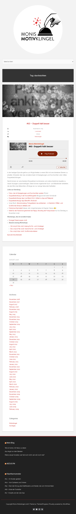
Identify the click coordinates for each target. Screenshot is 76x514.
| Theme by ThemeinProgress (38, 504)
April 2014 (12, 329)
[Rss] (42, 509)
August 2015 (13, 312)
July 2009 (12, 404)
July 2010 (12, 374)
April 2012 (12, 349)
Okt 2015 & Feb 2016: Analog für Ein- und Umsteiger (27, 226)
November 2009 (14, 394)
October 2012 (13, 342)
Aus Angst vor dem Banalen (14, 451)
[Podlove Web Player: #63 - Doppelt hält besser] (38, 155)
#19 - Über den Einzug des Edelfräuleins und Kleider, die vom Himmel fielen (29, 486)
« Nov (11, 285)
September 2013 (14, 332)
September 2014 (14, 324)
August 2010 (13, 372)
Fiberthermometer (14, 474)
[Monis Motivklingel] (38, 29)
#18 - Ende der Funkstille (13, 489)
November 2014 (14, 319)
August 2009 (13, 402)
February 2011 (13, 362)
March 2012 (13, 352)
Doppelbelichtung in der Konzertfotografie (22, 195)
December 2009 (14, 392)
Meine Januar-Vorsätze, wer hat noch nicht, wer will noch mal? (25, 455)
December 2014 (14, 317)
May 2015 (12, 314)
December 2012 (14, 339)
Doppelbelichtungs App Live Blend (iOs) (22, 198)
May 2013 (12, 334)
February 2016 (14, 307)
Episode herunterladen (14, 235)
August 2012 (13, 344)
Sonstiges (12, 426)
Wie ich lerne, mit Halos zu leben (15, 448)
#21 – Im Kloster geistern (13, 479)
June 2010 (12, 377)
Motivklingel (38, 136)
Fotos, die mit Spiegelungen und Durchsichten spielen (26, 193)
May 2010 (12, 379)
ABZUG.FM (11, 464)
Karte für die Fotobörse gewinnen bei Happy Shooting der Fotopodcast (32, 210)
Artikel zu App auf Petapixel (44, 198)
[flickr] (36, 509)
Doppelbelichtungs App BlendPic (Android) (23, 200)
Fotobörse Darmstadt (15, 208)
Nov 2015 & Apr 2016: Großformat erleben (23, 231)
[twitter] (34, 509)
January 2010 (13, 389)
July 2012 (12, 347)
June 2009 (12, 407)
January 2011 (13, 364)
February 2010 (14, 387)
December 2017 (14, 302)
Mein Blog (10, 443)
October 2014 (13, 322)
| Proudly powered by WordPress (59, 504)
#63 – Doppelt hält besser (38, 123)
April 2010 (12, 382)
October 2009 (13, 397)
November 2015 (14, 309)
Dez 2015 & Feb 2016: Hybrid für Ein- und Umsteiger (27, 229)
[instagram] (39, 509)
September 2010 (14, 369)
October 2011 (13, 357)
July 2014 (12, 327)
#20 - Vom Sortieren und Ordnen (15, 482)
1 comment (38, 131)
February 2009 (14, 409)
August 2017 (13, 304)
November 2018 (14, 299)
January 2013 (13, 337)
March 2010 (13, 384)
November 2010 (14, 367)
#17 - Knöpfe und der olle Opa (15, 493)
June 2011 (12, 359)
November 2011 (14, 354)
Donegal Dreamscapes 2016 (18, 220)
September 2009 (14, 399)
